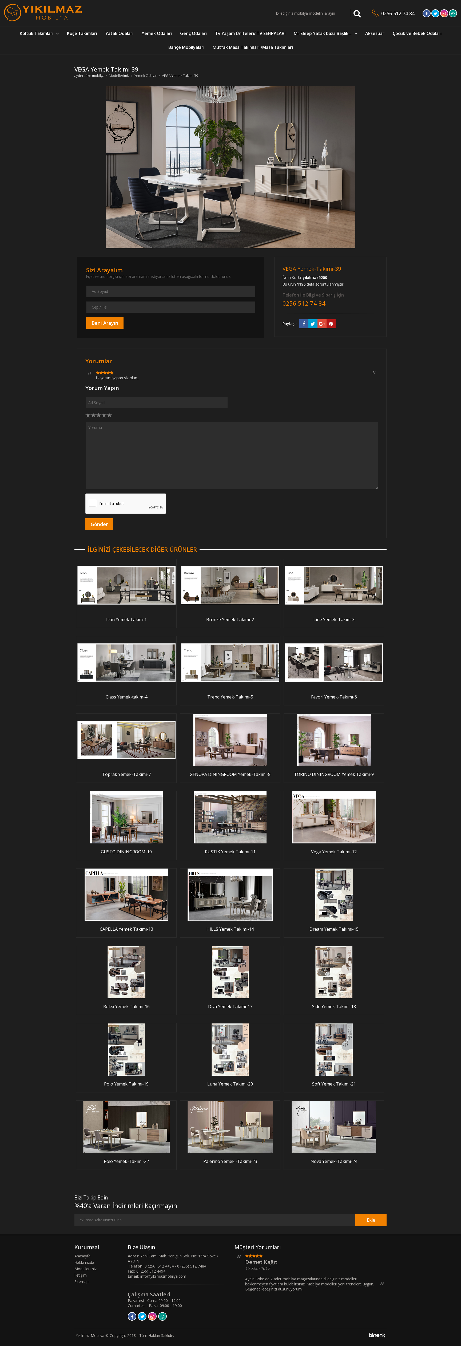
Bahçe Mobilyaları (186, 47)
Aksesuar (374, 33)
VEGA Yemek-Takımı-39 (180, 75)
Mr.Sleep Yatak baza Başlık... (323, 33)
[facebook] (427, 13)
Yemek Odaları (157, 33)
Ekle (371, 1220)
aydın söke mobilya (89, 75)
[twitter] (435, 13)
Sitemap (81, 1281)
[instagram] (444, 13)
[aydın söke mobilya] (43, 19)
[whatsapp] (453, 13)
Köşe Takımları (82, 33)
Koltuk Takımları (36, 33)
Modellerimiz (119, 75)
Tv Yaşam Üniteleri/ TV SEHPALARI (250, 33)
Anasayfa (82, 1255)
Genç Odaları (193, 33)
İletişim (80, 1275)
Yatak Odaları (119, 33)
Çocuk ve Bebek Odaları (417, 33)
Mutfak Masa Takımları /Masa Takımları (253, 47)
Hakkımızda (84, 1262)
